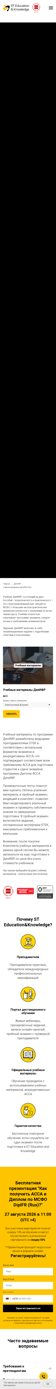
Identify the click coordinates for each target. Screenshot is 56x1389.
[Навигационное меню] (51, 7)
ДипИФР (17, 584)
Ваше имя (8, 1265)
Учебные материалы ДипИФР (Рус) (17, 587)
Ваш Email (8, 1279)
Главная (6, 584)
